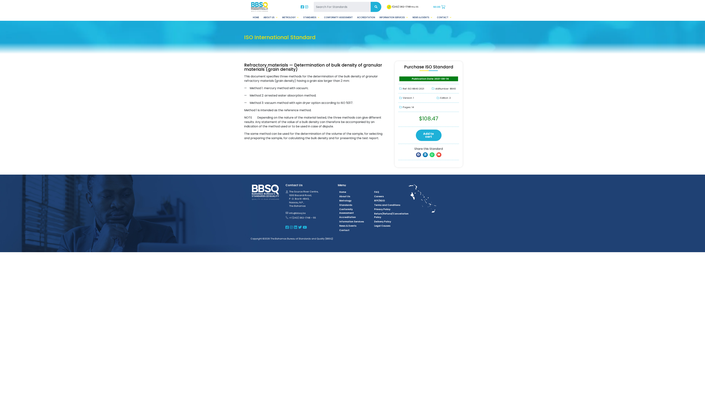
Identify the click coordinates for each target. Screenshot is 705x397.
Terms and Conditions (387, 205)
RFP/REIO (379, 200)
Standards (309, 17)
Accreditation (366, 17)
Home (256, 17)
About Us (268, 17)
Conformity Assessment (338, 17)
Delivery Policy (382, 221)
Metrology (289, 17)
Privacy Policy (382, 209)
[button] (418, 154)
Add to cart (428, 135)
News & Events (421, 17)
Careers (379, 196)
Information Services (392, 17)
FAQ (376, 192)
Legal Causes (382, 225)
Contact (442, 17)
